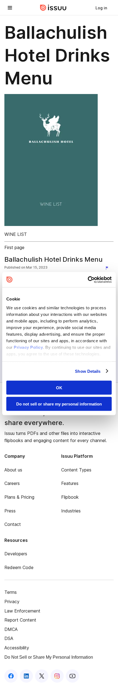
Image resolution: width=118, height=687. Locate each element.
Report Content (20, 620)
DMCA (11, 629)
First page (14, 247)
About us (13, 470)
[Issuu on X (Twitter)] (41, 676)
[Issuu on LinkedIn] (26, 676)
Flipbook (70, 497)
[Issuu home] (53, 8)
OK (59, 387)
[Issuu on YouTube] (72, 676)
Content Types (76, 470)
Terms (10, 592)
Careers (12, 483)
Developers (15, 553)
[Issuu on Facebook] (11, 676)
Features (69, 483)
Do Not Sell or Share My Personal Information (48, 657)
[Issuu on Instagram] (57, 676)
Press (10, 511)
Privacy (11, 601)
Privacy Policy (28, 347)
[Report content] (108, 268)
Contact (12, 524)
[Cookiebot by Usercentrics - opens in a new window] (88, 279)
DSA (8, 638)
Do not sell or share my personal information (59, 403)
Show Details (87, 371)
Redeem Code (18, 567)
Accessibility (16, 647)
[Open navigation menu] (9, 7)
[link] (101, 7)
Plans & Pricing (19, 497)
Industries (71, 511)
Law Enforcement (22, 611)
